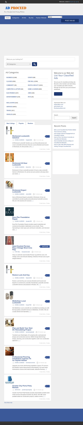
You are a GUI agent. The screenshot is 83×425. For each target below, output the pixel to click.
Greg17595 (28, 305)
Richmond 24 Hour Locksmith (19, 164)
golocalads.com (58, 106)
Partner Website (41, 18)
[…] (32, 146)
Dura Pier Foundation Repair (21, 218)
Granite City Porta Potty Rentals (22, 387)
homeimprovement (30, 362)
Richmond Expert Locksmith (19, 191)
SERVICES (17, 389)
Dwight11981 (29, 140)
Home (8, 18)
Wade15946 (29, 278)
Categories (15, 18)
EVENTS (30, 77)
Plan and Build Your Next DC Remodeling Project (22, 329)
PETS (29, 97)
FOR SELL (31, 81)
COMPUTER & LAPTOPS (13, 89)
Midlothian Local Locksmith (19, 302)
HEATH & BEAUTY (33, 85)
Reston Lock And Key (21, 275)
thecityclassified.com (59, 108)
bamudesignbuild (30, 332)
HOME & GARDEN (33, 89)
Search (56, 115)
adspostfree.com (58, 104)
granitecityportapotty (27, 389)
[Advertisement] (41, 40)
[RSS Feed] (6, 1)
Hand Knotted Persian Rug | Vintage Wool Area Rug (22, 248)
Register (71, 1)
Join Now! (58, 94)
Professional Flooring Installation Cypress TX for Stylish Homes (21, 358)
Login (76, 1)
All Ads (24, 18)
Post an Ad (70, 21)
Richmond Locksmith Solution (20, 137)
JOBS (29, 93)
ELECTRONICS (10, 93)
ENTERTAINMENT (11, 97)
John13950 (28, 194)
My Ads (31, 18)
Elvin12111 (28, 167)
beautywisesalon (26, 251)
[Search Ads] (34, 64)
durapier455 (29, 221)
